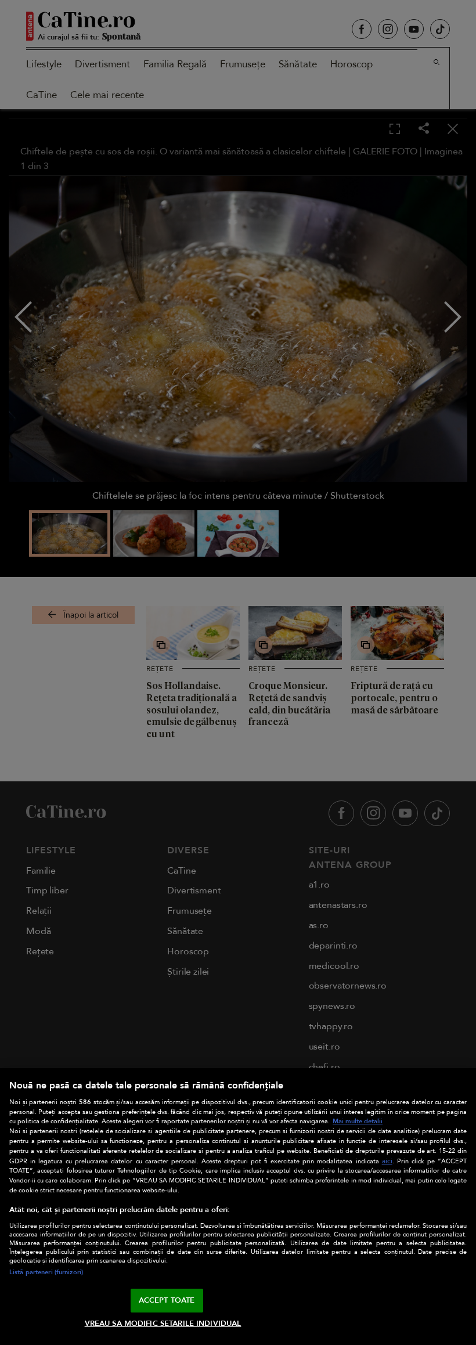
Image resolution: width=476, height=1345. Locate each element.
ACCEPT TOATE (167, 1300)
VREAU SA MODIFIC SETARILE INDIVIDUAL (163, 1323)
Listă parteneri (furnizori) (46, 1272)
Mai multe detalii (358, 1121)
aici (387, 1161)
